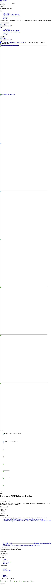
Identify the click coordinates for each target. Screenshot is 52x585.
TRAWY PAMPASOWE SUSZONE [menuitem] (11, 14)
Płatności (5, 568)
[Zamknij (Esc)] (0, 583)
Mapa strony (5, 563)
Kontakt (4, 559)
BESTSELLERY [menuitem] (6, 13)
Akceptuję (2, 23)
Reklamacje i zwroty (7, 570)
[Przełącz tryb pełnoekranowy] (3, 583)
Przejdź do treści (3, 0)
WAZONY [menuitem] (5, 18)
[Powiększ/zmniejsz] (4, 583)
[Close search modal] (1, 2)
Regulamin (5, 560)
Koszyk (4, 575)
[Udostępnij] (1, 583)
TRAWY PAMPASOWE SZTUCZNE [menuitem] (11, 15)
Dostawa (4, 569)
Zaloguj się (5, 576)
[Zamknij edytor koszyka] (4, 6)
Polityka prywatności (7, 562)
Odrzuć (7, 23)
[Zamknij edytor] (1, 11)
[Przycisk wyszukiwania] (14, 3)
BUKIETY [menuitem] (5, 17)
